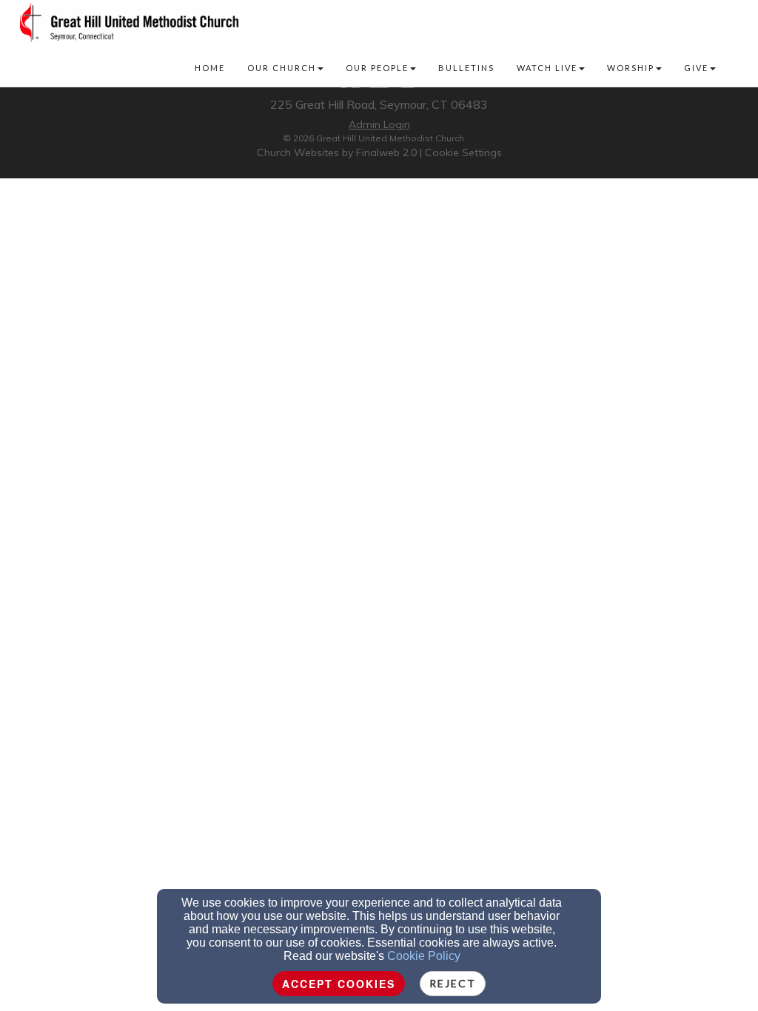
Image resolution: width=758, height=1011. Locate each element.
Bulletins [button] (466, 68)
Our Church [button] (281, 68)
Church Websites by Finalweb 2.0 (337, 152)
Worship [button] (630, 68)
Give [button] (696, 68)
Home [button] (210, 68)
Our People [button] (377, 68)
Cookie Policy (423, 956)
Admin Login (379, 124)
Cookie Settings (463, 152)
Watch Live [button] (547, 68)
